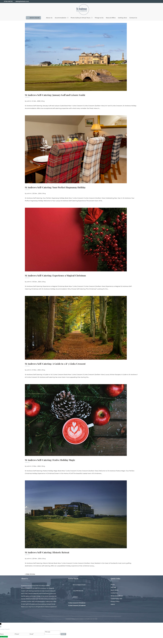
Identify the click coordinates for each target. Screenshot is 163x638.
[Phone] (22, 634)
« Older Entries (30, 574)
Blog (43, 101)
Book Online (114, 590)
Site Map (113, 587)
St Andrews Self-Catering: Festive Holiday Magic (50, 459)
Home (113, 584)
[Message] (53, 634)
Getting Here (122, 18)
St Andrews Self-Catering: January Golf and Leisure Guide (55, 94)
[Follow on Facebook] (112, 610)
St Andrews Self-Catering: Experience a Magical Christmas (55, 275)
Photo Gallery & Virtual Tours (80, 18)
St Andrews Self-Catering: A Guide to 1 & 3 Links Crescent (55, 363)
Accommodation (60, 18)
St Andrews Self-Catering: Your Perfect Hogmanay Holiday (55, 187)
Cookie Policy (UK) (116, 598)
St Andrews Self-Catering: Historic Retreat (47, 552)
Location (75, 597)
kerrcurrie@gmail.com (79, 584)
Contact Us (133, 18)
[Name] (7, 634)
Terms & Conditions (117, 595)
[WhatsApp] (0, 636)
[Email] (37, 634)
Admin (113, 604)
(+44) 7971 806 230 (78, 590)
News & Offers (111, 18)
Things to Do (99, 18)
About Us (49, 18)
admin (29, 101)
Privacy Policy (115, 601)
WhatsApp (4, 636)
